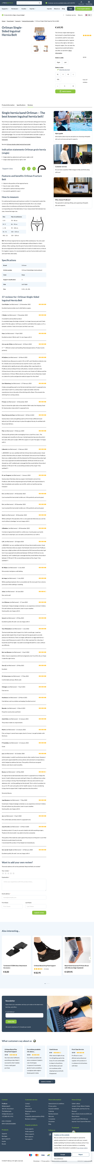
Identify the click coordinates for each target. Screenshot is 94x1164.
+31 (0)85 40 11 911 (7, 1116)
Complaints (51, 1119)
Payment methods (53, 1108)
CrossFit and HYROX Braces (80, 1119)
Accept (62, 1154)
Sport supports (6, 1139)
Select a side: (59, 57)
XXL (58, 79)
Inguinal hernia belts (28, 21)
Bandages (4, 1136)
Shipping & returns (30, 1111)
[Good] (11, 873)
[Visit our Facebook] (50, 1134)
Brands (4, 1144)
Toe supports (28, 1139)
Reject (81, 1154)
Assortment (10, 21)
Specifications (21, 105)
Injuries (32, 9)
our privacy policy (82, 1148)
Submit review (39, 913)
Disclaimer (51, 1121)
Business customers (30, 1119)
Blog (63, 9)
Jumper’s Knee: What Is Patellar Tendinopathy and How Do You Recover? (81, 1108)
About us (57, 9)
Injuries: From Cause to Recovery (81, 1121)
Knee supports (29, 1129)
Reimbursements (53, 1114)
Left (65, 62)
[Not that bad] (5, 873)
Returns (80, 15)
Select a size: (62, 68)
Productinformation (8, 105)
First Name (5, 902)
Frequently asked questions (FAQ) (34, 1116)
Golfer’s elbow (76, 1103)
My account (28, 1108)
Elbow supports (29, 1134)
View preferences (58, 1158)
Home (3, 21)
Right (58, 62)
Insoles (23, 9)
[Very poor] (3, 873)
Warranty (51, 1116)
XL (57, 74)
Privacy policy (52, 1106)
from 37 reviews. (85, 69)
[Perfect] (13, 873)
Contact (27, 1103)
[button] (3, 958)
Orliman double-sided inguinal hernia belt (18, 144)
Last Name (28, 902)
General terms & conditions (56, 1103)
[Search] (39, 3)
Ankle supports (29, 1131)
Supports (5, 9)
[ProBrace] (7, 2)
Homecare (14, 9)
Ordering (51, 1111)
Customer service (71, 15)
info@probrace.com (7, 1114)
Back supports (29, 1136)
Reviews (30, 105)
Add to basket (66, 91)
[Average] (8, 873)
